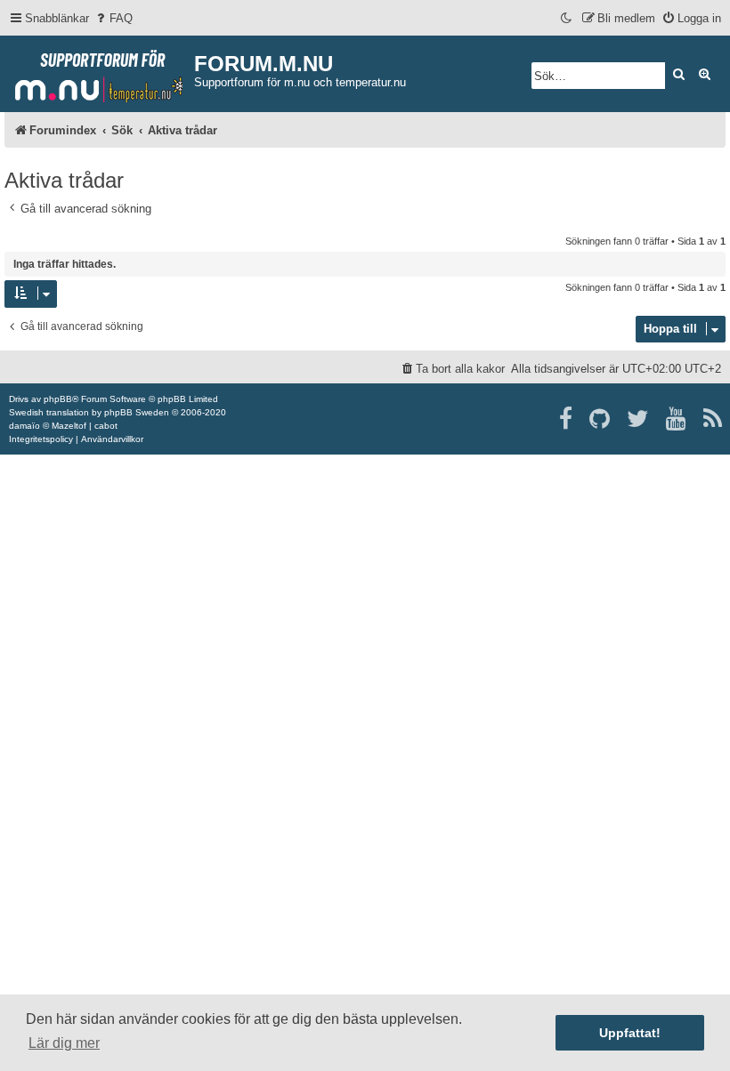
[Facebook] (567, 419)
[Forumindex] (99, 72)
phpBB (58, 399)
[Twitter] (638, 419)
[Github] (600, 419)
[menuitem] (113, 18)
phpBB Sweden (136, 412)
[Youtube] (677, 419)
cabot (106, 426)
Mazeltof (69, 426)
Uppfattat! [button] (630, 1033)
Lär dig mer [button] (64, 1043)
